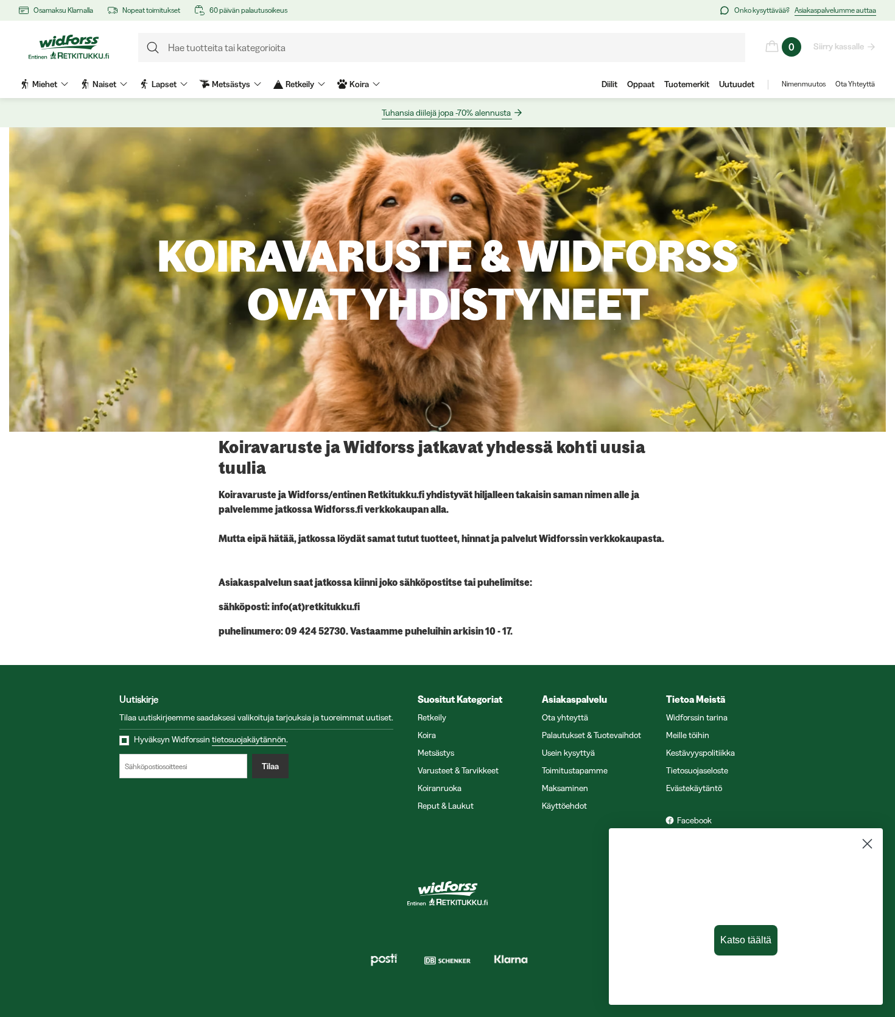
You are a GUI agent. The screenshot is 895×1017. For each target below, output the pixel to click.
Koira (427, 735)
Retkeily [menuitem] (300, 84)
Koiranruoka (440, 788)
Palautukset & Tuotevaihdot (591, 735)
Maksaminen (565, 788)
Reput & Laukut (446, 805)
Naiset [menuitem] (104, 84)
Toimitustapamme (575, 770)
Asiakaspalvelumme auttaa (835, 10)
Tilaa (270, 766)
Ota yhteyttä (565, 717)
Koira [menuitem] (359, 84)
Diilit (609, 84)
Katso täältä (745, 940)
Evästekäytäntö (694, 788)
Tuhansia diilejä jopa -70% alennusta (446, 112)
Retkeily (432, 717)
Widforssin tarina (697, 717)
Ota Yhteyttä (855, 83)
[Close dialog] (867, 843)
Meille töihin (687, 735)
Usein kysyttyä (568, 752)
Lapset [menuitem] (164, 84)
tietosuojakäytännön (249, 739)
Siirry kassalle (838, 46)
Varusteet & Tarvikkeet (458, 770)
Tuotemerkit (686, 84)
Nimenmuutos (804, 83)
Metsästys (436, 752)
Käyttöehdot (564, 805)
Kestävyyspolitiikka (700, 752)
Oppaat (641, 84)
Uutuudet (736, 84)
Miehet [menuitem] (44, 84)
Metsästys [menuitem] (231, 84)
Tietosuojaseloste (697, 770)
